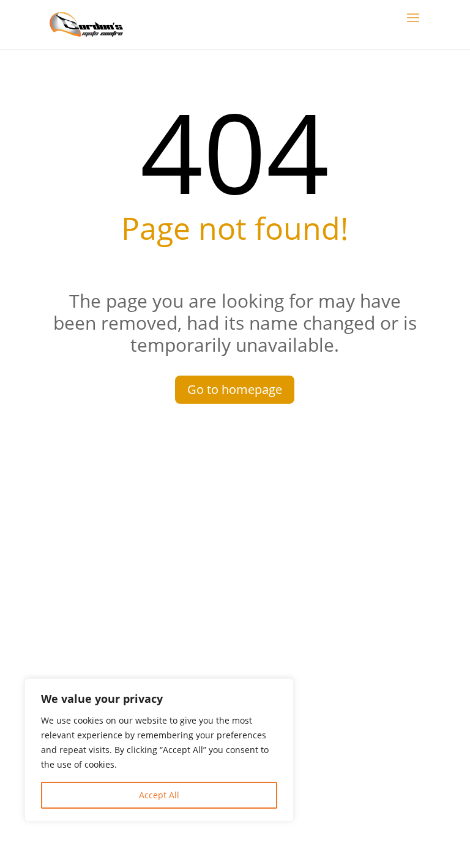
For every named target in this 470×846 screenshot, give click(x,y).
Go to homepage (234, 389)
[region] (159, 750)
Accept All (159, 795)
